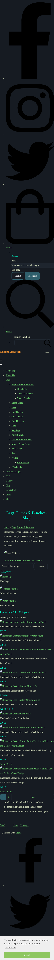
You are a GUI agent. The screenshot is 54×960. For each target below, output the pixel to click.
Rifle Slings (17, 448)
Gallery (9, 480)
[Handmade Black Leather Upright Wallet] (20, 700)
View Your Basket (12, 560)
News (15, 825)
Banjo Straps (17, 403)
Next (33, 797)
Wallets (15, 458)
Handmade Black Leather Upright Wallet (18, 704)
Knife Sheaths (18, 435)
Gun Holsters (18, 421)
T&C (2, 825)
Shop (8, 380)
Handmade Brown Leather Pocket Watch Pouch (22, 626)
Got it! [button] (27, 955)
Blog (8, 485)
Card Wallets (23, 462)
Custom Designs (13, 471)
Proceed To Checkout (32, 560)
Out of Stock (6, 764)
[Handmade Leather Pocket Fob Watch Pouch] (21, 636)
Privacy (24, 825)
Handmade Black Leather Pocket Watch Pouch (21, 732)
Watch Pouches (24, 398)
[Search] (47, 342)
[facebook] (30, 78)
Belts (14, 407)
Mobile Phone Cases (21, 444)
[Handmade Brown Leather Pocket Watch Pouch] (23, 622)
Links (8, 494)
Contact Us (11, 490)
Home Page (11, 370)
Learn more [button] (10, 947)
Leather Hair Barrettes (22, 439)
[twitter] (30, 184)
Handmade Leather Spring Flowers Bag (18, 691)
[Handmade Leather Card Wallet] (15, 713)
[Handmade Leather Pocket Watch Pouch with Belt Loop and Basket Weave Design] (27, 746)
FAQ (8, 476)
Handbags (21, 389)
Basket (18, 276)
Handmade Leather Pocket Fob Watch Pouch (20, 640)
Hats (14, 425)
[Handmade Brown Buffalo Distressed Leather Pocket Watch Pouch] (27, 654)
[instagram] (30, 135)
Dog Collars (17, 412)
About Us (10, 375)
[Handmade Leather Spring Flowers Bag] (19, 686)
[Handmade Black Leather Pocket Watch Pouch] (22, 727)
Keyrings (16, 430)
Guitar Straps (17, 416)
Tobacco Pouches (25, 393)
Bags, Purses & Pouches (23, 384)
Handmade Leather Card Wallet (14, 718)
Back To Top (6, 791)
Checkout (32, 276)
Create (18, 832)
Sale (13, 453)
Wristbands (17, 467)
